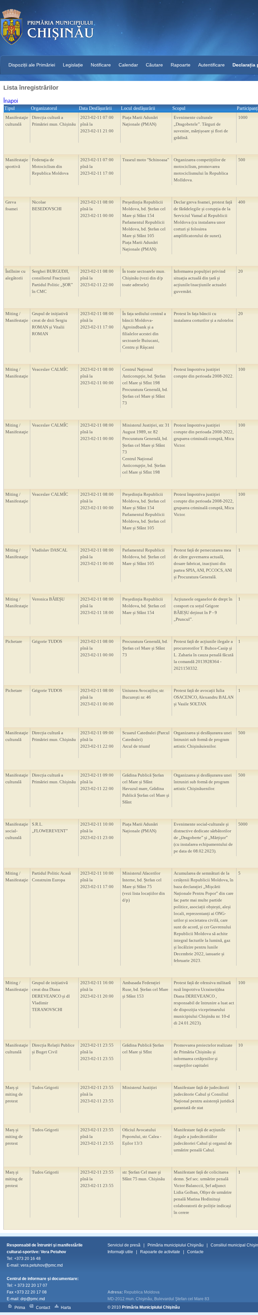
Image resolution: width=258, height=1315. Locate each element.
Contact (43, 1307)
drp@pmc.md (32, 1299)
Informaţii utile (120, 1252)
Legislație (73, 65)
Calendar (128, 65)
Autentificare (211, 65)
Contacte (195, 1252)
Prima (19, 1307)
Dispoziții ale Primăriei (31, 65)
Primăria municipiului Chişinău (175, 1245)
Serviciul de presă (124, 1245)
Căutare (154, 65)
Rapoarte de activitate (160, 1252)
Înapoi (10, 101)
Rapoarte (180, 65)
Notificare (101, 65)
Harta (66, 1307)
